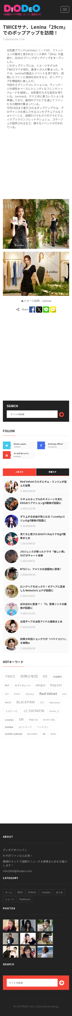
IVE (45, 676)
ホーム (8, 892)
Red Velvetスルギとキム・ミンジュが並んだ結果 (43, 483)
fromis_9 (54, 711)
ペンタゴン (42, 727)
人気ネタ (19, 471)
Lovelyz (9, 719)
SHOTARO (32, 733)
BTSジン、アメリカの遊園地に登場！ (41, 569)
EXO (64, 694)
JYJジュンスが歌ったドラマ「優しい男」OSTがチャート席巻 (43, 553)
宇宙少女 (33, 719)
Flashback (24, 899)
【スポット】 (12, 711)
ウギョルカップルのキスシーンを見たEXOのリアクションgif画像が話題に (41, 501)
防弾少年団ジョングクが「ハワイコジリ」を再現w (43, 641)
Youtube (46, 892)
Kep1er (56, 684)
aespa (40, 684)
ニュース (9, 899)
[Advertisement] (36, 163)
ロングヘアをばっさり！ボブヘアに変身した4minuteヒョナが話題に (42, 588)
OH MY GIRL (49, 719)
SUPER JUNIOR (13, 733)
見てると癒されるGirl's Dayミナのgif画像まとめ (43, 536)
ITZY (42, 702)
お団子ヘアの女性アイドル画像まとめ (41, 621)
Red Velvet (48, 693)
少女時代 (57, 676)
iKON (53, 733)
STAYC (17, 694)
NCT (7, 685)
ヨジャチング (25, 727)
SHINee (9, 727)
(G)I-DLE (30, 694)
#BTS (20, 892)
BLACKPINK (25, 701)
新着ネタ (52, 471)
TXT (7, 694)
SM (21, 719)
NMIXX (8, 702)
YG (44, 733)
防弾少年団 (29, 676)
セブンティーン (23, 685)
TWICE (10, 676)
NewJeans (55, 702)
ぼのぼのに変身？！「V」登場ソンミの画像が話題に (43, 606)
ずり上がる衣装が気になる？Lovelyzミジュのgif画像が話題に (42, 518)
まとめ (59, 892)
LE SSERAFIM (34, 710)
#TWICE (32, 892)
